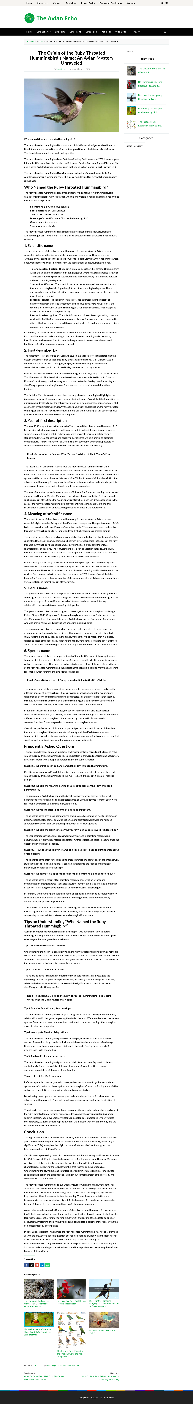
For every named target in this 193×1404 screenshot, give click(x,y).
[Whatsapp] (47, 1265)
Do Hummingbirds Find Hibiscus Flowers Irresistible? (71, 1302)
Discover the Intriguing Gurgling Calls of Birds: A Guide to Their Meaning (104, 1303)
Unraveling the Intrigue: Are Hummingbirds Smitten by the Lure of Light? (38, 1332)
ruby (69, 1365)
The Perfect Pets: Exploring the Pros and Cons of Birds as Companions (71, 1354)
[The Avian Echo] (50, 17)
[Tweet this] (31, 1265)
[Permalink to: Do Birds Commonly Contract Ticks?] (104, 1320)
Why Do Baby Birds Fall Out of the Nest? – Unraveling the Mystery (100, 1376)
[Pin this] (37, 1265)
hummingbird (53, 1365)
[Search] (165, 32)
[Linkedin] (166, 3)
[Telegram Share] (42, 1265)
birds (35, 1365)
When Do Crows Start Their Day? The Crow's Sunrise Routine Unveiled (44, 1376)
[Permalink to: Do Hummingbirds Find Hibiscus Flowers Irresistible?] (72, 1289)
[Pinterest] (162, 3)
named (63, 1365)
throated (75, 1365)
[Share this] (26, 1265)
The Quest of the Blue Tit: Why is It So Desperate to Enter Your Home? (36, 1304)
